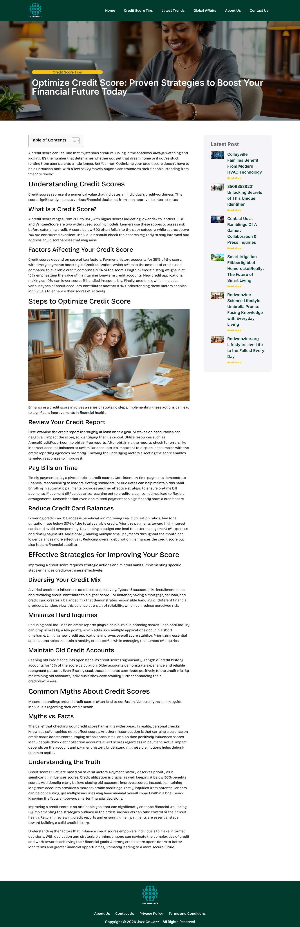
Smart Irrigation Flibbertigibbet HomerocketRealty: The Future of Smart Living (245, 268)
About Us (233, 10)
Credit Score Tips (138, 10)
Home (110, 10)
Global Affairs (204, 10)
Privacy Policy (151, 913)
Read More (234, 178)
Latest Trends (173, 10)
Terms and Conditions (187, 913)
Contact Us (259, 10)
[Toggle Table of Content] (73, 141)
